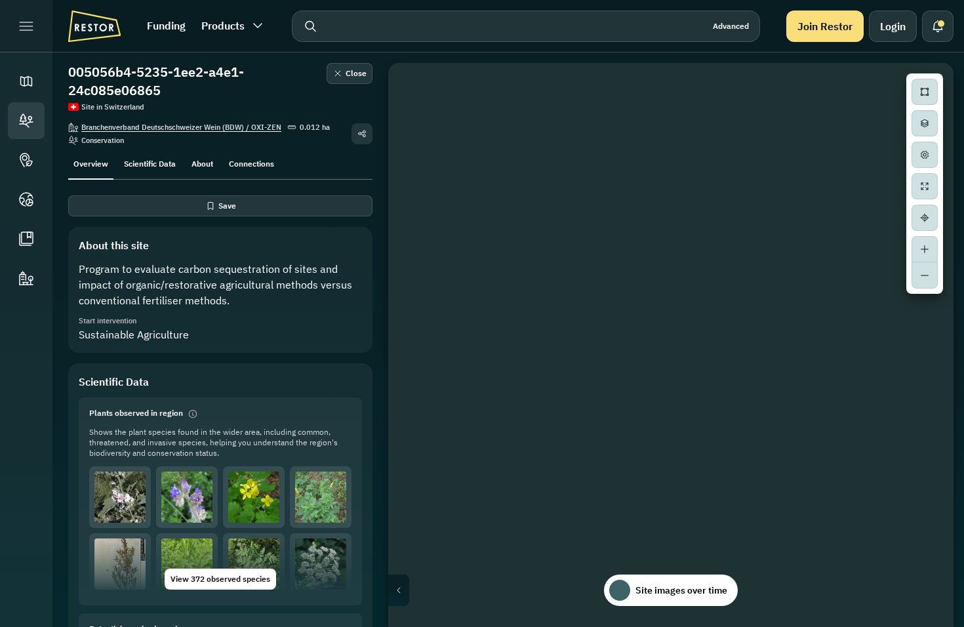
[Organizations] (26, 278)
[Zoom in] (925, 249)
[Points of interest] (26, 160)
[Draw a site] (925, 92)
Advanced (731, 26)
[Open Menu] (26, 26)
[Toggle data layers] (925, 123)
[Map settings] (925, 155)
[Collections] (26, 238)
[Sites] (26, 120)
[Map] (26, 81)
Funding (166, 25)
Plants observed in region (136, 413)
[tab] (90, 163)
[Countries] (26, 199)
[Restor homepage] (94, 26)
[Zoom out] (925, 275)
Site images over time (681, 590)
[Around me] (925, 218)
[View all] (925, 186)
